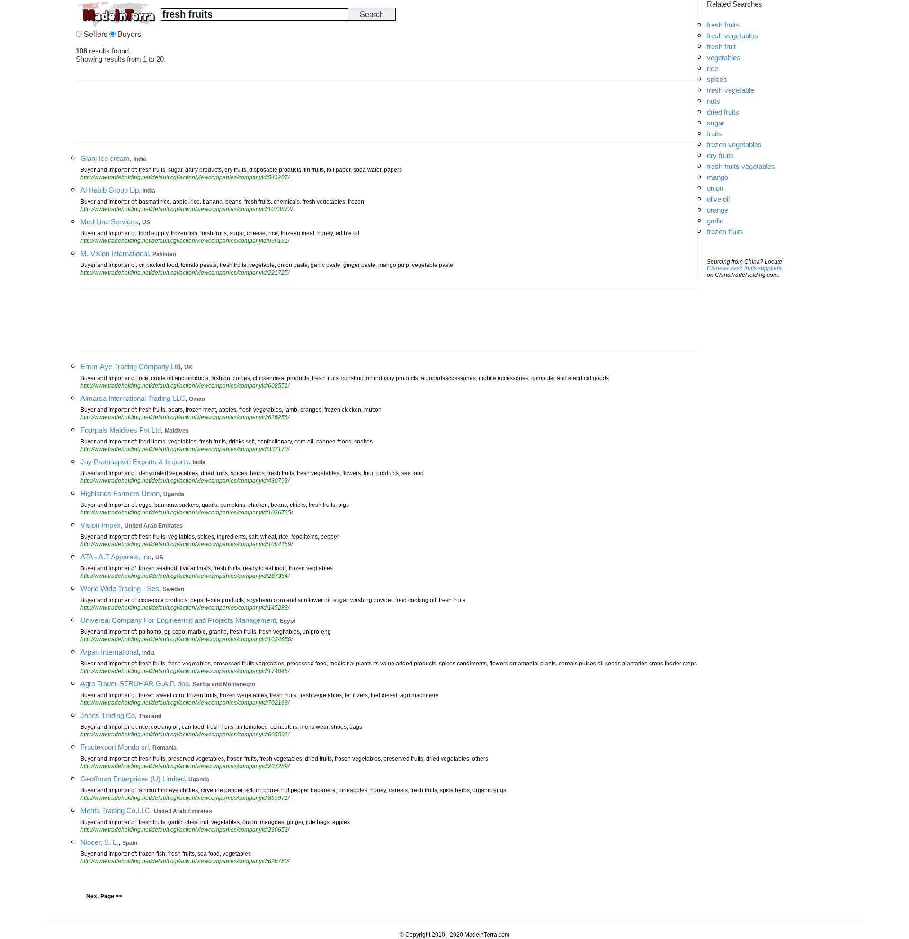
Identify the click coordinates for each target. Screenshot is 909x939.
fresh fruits (723, 25)
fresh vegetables (732, 36)
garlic (715, 221)
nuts (713, 101)
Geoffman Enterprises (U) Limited (132, 779)
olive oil (718, 199)
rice (712, 68)
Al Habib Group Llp (109, 190)
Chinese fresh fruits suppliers (744, 268)
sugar (715, 123)
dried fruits (723, 112)
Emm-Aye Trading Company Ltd (130, 367)
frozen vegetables (734, 145)
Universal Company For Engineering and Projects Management (178, 620)
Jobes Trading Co (107, 715)
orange (717, 210)
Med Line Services (109, 222)
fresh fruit (721, 47)
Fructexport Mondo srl (114, 747)
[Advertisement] (38, 142)
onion (715, 188)
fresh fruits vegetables (741, 166)
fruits (714, 134)
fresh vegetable (730, 90)
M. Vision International (114, 253)
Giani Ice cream (105, 158)
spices (717, 79)
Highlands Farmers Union (120, 493)
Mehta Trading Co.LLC (115, 810)
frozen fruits (725, 232)
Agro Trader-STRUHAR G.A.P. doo (134, 684)
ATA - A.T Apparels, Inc (116, 557)
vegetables (723, 57)
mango (717, 177)
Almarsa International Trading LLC (132, 398)
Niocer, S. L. (99, 842)
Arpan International (109, 652)
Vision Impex (100, 525)
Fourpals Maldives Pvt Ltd (120, 430)
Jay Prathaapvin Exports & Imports (134, 462)
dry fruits (720, 155)
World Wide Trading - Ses (119, 589)
